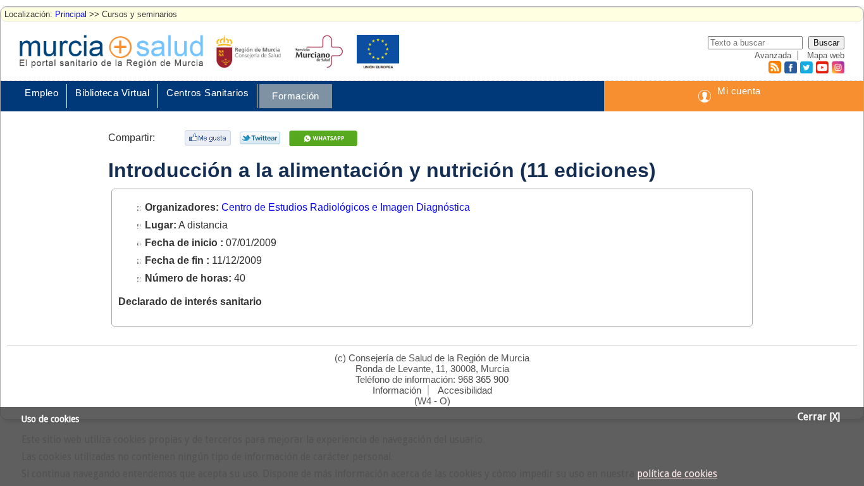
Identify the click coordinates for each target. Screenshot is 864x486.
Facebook (789, 67)
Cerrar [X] (819, 417)
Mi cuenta (739, 90)
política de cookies (677, 474)
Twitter (806, 67)
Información (397, 390)
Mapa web (825, 55)
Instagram (837, 67)
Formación (295, 95)
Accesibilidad (465, 390)
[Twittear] (261, 138)
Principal (71, 14)
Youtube (821, 67)
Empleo (41, 92)
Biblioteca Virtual (112, 92)
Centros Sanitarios (207, 92)
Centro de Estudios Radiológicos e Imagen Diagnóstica (345, 207)
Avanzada (773, 55)
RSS (774, 67)
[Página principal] (111, 51)
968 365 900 (483, 379)
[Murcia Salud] (325, 138)
